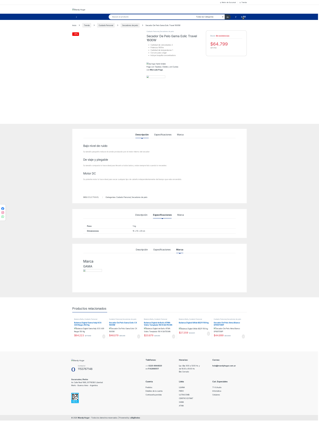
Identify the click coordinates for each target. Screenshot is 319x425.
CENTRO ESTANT (186, 398)
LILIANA (182, 387)
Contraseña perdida (154, 395)
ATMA (181, 406)
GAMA (181, 402)
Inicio (74, 25)
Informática (216, 391)
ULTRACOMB (184, 395)
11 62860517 (153, 369)
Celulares (216, 395)
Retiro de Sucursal (229, 2)
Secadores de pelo (130, 25)
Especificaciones (162, 135)
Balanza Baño (79, 319)
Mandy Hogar (83, 418)
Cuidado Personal (106, 25)
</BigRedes (135, 418)
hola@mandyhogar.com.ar (224, 366)
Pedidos (149, 387)
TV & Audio (217, 387)
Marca (180, 135)
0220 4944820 (155, 366)
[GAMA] (156, 85)
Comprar (101, 336)
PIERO (181, 391)
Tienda (244, 2)
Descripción (142, 135)
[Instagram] (2, 212)
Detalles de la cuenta (154, 391)
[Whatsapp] (2, 216)
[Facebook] (2, 208)
